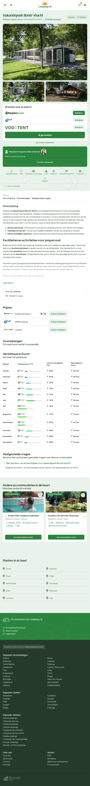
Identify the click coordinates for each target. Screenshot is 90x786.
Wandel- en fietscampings (14, 745)
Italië (5, 701)
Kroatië (50, 698)
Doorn (20, 19)
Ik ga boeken (45, 135)
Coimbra (51, 661)
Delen (72, 17)
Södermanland (53, 685)
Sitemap (6, 764)
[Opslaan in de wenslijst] (40, 495)
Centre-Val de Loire (55, 667)
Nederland (6, 19)
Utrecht (14, 19)
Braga (50, 676)
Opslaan (83, 17)
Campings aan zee (11, 721)
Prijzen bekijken (58, 313)
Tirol (4, 670)
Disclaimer (51, 758)
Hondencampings (10, 724)
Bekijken (79, 113)
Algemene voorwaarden (57, 761)
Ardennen (7, 661)
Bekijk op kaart (54, 19)
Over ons (7, 755)
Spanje (6, 704)
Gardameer (8, 667)
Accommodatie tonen (23, 537)
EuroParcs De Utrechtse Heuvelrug (63, 516)
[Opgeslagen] (79, 5)
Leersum (24, 519)
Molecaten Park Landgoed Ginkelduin (22, 516)
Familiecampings (10, 736)
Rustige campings (10, 742)
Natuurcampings (10, 718)
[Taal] (84, 5)
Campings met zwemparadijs (15, 739)
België (5, 707)
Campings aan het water (13, 733)
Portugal (51, 707)
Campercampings (10, 727)
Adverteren (8, 758)
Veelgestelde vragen (41, 198)
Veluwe (6, 658)
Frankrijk (6, 698)
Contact (6, 761)
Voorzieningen (23, 198)
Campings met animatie (13, 730)
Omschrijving (9, 198)
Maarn (66, 519)
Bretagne (7, 679)
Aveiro (50, 658)
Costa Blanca (9, 664)
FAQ (49, 755)
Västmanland (52, 682)
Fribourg (51, 664)
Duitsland (51, 695)
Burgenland (8, 673)
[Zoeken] (11, 5)
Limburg (6, 676)
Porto (49, 673)
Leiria (49, 670)
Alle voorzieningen (14, 186)
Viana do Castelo (54, 679)
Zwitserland (52, 704)
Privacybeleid (53, 764)
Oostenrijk (51, 701)
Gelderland (7, 682)
